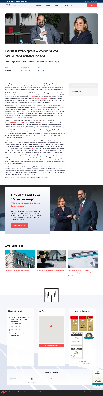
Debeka (33, 96)
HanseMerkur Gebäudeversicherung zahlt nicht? (17, 270)
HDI (39, 96)
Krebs (32, 148)
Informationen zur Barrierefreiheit (91, 393)
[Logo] (16, 4)
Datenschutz (87, 391)
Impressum (82, 391)
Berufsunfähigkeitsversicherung (14, 122)
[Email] (48, 71)
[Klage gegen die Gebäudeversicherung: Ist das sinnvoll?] (51, 259)
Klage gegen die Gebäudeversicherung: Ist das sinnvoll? (51, 270)
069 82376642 (15, 327)
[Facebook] (38, 71)
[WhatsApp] (46, 71)
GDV (38, 107)
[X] (41, 71)
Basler (49, 98)
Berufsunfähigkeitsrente (18, 140)
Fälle (8, 113)
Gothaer (42, 98)
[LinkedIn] (43, 71)
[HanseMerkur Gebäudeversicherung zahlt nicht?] (20, 259)
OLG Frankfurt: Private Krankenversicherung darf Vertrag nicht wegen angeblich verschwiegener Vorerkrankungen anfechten (81, 272)
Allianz (38, 98)
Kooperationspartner (94, 391)
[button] (51, 326)
